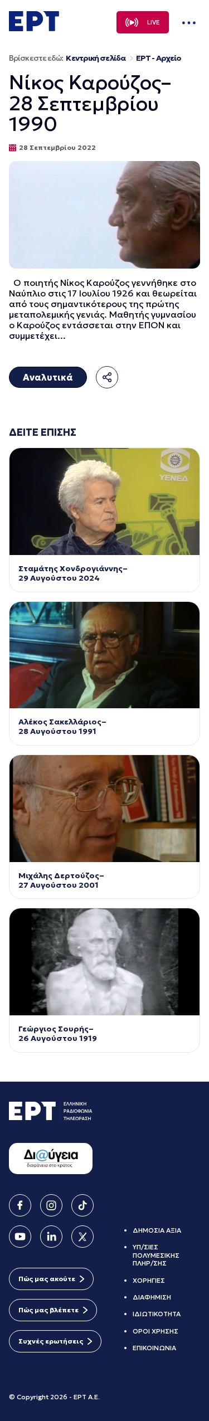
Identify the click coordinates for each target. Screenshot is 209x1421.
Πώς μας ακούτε (46, 1278)
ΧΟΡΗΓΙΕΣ (149, 1280)
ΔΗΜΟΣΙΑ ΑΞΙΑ (157, 1230)
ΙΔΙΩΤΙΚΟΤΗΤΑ (157, 1314)
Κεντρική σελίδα (95, 58)
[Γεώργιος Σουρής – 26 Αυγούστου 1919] (104, 961)
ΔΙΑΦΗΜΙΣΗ (152, 1297)
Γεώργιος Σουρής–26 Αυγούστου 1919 (57, 1033)
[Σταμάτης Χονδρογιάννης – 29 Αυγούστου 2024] (104, 501)
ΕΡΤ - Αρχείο (158, 58)
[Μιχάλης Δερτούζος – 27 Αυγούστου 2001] (104, 808)
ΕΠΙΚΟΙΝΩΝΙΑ (154, 1348)
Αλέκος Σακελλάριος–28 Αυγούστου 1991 (62, 726)
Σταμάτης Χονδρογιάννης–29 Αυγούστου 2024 (73, 573)
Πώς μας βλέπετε (48, 1310)
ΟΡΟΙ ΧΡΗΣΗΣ (155, 1331)
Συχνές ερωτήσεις (50, 1341)
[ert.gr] (34, 27)
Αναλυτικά (48, 377)
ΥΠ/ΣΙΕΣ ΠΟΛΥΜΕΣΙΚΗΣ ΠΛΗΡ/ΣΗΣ (156, 1255)
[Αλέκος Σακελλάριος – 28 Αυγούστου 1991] (104, 655)
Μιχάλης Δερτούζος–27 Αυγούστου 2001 (61, 880)
